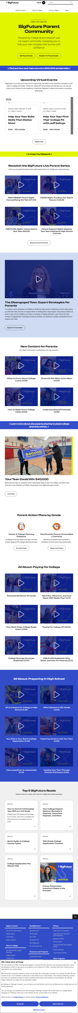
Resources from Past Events (39, 243)
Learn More (11, 494)
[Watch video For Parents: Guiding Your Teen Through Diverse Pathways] (56, 757)
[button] (68, 8)
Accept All (20, 1004)
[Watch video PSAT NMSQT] (21, 185)
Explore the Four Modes (15, 327)
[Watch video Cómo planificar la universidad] (21, 757)
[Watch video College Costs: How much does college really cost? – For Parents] (21, 614)
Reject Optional (58, 1004)
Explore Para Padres (56, 548)
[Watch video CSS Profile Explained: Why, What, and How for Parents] (56, 645)
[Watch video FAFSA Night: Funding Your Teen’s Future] (56, 185)
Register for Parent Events (48, 56)
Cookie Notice (18, 997)
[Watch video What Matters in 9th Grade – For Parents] (56, 694)
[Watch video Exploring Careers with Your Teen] (56, 726)
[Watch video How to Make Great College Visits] (21, 365)
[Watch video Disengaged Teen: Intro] (39, 279)
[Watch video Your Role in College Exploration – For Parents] (21, 726)
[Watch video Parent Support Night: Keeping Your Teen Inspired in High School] (56, 216)
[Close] (75, 963)
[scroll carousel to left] (6, 115)
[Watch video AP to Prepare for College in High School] (21, 694)
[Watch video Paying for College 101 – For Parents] (56, 614)
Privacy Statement (42, 997)
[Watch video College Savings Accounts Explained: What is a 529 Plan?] (21, 645)
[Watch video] (56, 396)
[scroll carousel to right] (72, 115)
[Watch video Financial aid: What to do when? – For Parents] (56, 365)
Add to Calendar (20, 129)
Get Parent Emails (26, 56)
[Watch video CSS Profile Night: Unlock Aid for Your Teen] (21, 216)
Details (10, 129)
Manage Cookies (39, 1010)
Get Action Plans (21, 548)
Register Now (39, 142)
